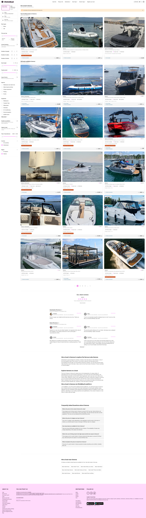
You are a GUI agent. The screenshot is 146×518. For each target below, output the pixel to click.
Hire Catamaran (78, 503)
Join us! (3, 507)
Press (3, 496)
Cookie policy (4, 501)
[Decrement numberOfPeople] (12, 51)
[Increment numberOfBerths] (17, 58)
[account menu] (143, 2)
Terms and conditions (6, 503)
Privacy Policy (5, 500)
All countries (6, 142)
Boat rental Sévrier (76, 473)
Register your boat (91, 1)
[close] (143, 10)
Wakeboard (5, 100)
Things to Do (60, 1)
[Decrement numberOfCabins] (12, 55)
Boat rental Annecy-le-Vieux (81, 469)
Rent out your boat (5, 497)
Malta (77, 492)
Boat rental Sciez (65, 466)
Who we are (4, 493)
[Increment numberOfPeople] (17, 51)
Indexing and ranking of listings (8, 508)
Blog (3, 512)
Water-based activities (8, 87)
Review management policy (7, 511)
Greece (77, 495)
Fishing (4, 91)
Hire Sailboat (78, 500)
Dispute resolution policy (6, 510)
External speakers (7, 112)
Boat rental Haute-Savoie (67, 469)
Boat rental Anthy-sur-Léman (87, 466)
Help (3, 492)
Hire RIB (77, 504)
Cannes (77, 496)
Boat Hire (54, 1)
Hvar (76, 497)
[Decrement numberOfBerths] (12, 58)
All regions (5, 151)
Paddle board (6, 114)
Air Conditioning (6, 110)
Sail (4, 28)
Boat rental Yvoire (75, 466)
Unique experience (7, 89)
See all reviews (82, 302)
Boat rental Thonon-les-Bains (95, 469)
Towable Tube (6, 103)
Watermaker (6, 105)
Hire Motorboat (78, 502)
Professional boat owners (7, 499)
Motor (4, 26)
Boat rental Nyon (98, 466)
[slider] (2, 36)
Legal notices (4, 504)
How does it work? (5, 495)
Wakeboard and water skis (9, 84)
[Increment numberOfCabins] (17, 55)
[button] (42, 94)
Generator (5, 107)
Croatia (77, 493)
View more (82, 346)
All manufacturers (79, 507)
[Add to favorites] (59, 18)
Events (4, 93)
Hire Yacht (78, 506)
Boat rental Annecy (66, 473)
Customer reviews (19, 497)
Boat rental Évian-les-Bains (88, 473)
